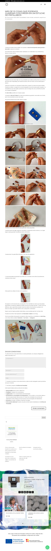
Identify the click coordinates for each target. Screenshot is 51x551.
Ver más (8, 516)
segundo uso (43, 17)
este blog (43, 316)
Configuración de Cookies (33, 535)
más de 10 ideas (14, 95)
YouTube (25, 317)
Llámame (29, 486)
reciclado (31, 17)
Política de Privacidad (22, 385)
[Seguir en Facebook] (20, 492)
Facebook (20, 317)
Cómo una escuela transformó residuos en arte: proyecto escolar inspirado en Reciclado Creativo (10, 450)
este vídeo (9, 92)
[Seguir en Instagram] (22, 492)
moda (27, 17)
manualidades (23, 17)
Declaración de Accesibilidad (19, 535)
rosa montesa (10, 17)
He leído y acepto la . (16, 385)
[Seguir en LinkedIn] (27, 492)
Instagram (32, 317)
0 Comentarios (9, 19)
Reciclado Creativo (27, 313)
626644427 (27, 482)
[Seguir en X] (33, 492)
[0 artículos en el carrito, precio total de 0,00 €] (6, 422)
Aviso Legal (11, 533)
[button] (3, 508)
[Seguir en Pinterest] (30, 492)
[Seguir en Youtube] (25, 492)
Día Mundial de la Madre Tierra (15, 513)
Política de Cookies (30, 533)
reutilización (36, 17)
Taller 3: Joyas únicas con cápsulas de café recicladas (25, 458)
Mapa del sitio (39, 533)
